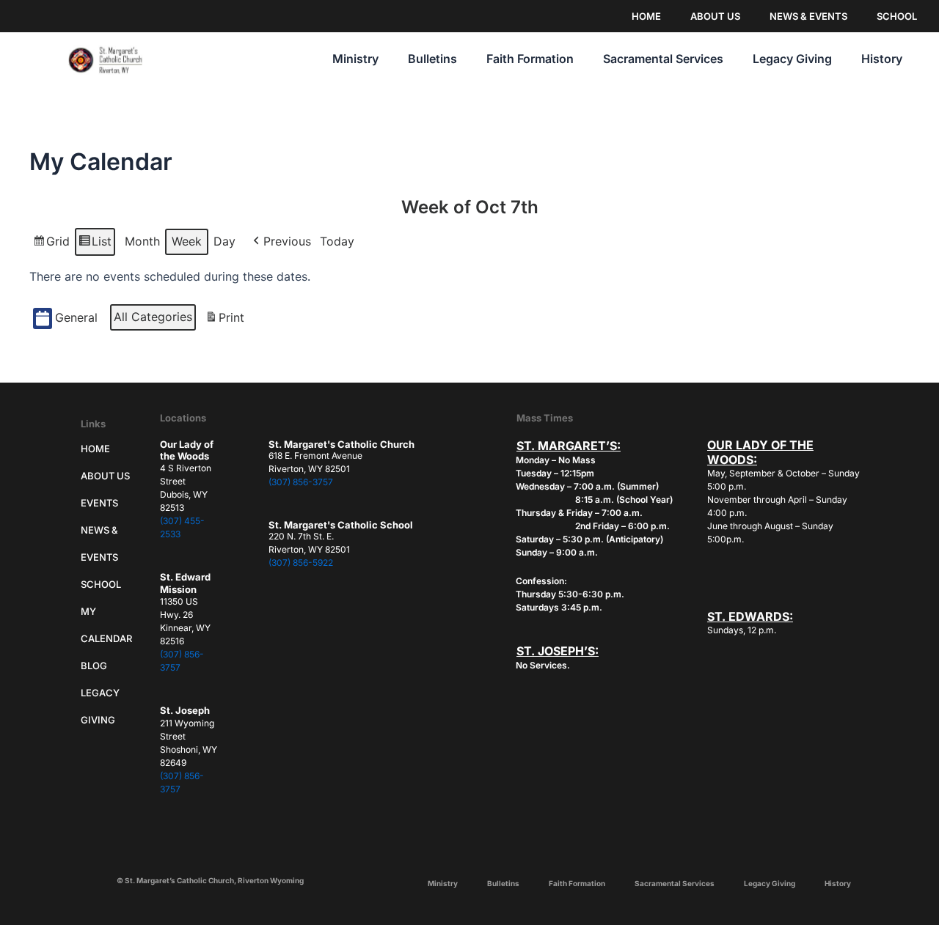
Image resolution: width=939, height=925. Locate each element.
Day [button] (224, 241)
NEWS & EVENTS (808, 16)
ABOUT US (715, 16)
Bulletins (432, 58)
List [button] (95, 245)
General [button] (76, 317)
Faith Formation (530, 58)
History (881, 58)
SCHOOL (897, 16)
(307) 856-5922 (300, 562)
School (101, 584)
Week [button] (187, 241)
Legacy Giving (792, 58)
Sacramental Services (663, 58)
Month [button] (142, 241)
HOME (646, 16)
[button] (280, 242)
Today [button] (337, 241)
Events (99, 503)
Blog (94, 665)
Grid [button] (51, 245)
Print (224, 321)
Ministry (355, 58)
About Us (105, 476)
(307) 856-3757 (300, 481)
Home (95, 448)
